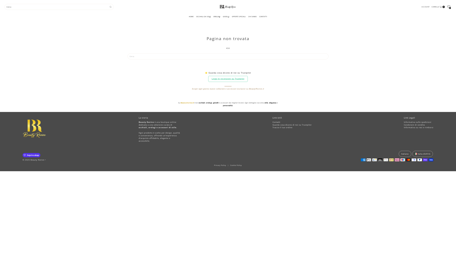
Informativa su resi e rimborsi (418, 127)
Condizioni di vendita (414, 125)
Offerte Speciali (239, 17)
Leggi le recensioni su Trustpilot (228, 79)
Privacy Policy (220, 165)
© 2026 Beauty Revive (34, 160)
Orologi (216, 17)
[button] (448, 6)
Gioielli (226, 17)
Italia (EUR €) (424, 154)
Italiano (405, 154)
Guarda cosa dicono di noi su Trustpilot (292, 125)
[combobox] (59, 7)
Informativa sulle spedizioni (417, 122)
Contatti (263, 17)
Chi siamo (252, 17)
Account (426, 7)
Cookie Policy (236, 165)
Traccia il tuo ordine (282, 127)
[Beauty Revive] (228, 6)
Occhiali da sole (203, 17)
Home (191, 17)
